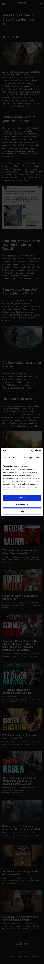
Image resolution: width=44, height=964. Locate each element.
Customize (20, 505)
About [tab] (38, 458)
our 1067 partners (17, 470)
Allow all (22, 498)
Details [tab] (16, 458)
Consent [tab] (6, 458)
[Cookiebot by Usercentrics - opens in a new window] (31, 450)
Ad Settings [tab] (27, 458)
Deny (22, 511)
